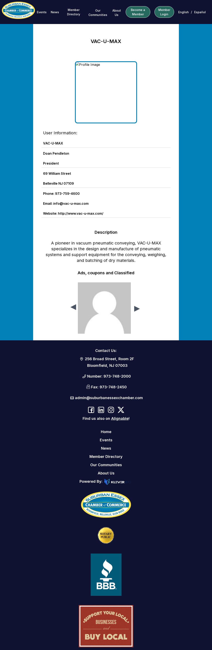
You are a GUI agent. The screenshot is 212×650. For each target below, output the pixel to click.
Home (106, 432)
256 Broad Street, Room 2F (109, 359)
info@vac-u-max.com (71, 203)
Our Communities (97, 13)
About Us (116, 13)
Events (42, 12)
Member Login (164, 12)
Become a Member (138, 12)
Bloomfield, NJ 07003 (107, 365)
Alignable (120, 418)
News (55, 12)
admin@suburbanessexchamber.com (109, 398)
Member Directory (73, 12)
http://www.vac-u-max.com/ (80, 213)
